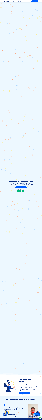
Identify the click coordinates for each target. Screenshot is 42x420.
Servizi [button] (13, 1)
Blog (15, 1)
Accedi (29, 1)
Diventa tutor (19, 1)
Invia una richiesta (21, 187)
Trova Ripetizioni (34, 1)
